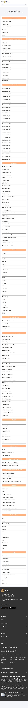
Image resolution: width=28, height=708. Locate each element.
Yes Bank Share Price (6, 172)
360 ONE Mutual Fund (6, 401)
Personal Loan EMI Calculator (8, 505)
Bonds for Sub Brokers (7, 478)
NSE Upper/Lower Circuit (7, 56)
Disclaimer (3, 657)
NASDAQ (4, 283)
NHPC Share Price (6, 188)
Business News (5, 561)
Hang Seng (4, 291)
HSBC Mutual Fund (6, 371)
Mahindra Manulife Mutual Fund (8, 380)
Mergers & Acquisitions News (8, 575)
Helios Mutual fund (6, 361)
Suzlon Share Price (6, 232)
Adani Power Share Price (7, 243)
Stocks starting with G (6, 104)
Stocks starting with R (6, 134)
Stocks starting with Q (6, 132)
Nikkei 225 (4, 305)
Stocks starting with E (6, 99)
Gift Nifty (4, 280)
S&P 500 (4, 294)
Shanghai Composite (6, 310)
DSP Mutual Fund (5, 415)
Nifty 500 (4, 258)
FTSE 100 (4, 302)
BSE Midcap (4, 272)
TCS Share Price (5, 221)
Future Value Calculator (7, 510)
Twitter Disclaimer (22, 657)
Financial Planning (6, 523)
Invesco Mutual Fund (6, 399)
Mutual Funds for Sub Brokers (8, 473)
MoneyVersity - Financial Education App (10, 465)
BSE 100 (4, 266)
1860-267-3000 (4, 596)
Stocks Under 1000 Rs (6, 72)
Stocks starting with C (6, 93)
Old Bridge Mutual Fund (7, 369)
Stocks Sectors (5, 78)
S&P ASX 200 (5, 307)
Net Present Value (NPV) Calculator (9, 508)
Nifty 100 (4, 256)
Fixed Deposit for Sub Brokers (8, 475)
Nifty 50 (3, 253)
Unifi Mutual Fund (5, 404)
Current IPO (4, 428)
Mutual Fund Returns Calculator (8, 499)
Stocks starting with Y (6, 153)
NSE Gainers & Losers (6, 48)
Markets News (5, 555)
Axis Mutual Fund (5, 355)
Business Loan (5, 542)
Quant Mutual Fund (6, 339)
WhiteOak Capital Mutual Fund (8, 342)
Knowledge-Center (6, 455)
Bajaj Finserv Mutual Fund (7, 382)
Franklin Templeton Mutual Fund (8, 366)
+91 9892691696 (4, 600)
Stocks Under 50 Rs (6, 64)
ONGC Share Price (6, 226)
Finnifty (3, 264)
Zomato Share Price (6, 191)
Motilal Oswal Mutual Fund (7, 374)
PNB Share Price (5, 215)
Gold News (4, 583)
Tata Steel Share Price (6, 185)
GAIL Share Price (5, 202)
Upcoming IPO (5, 425)
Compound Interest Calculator (8, 502)
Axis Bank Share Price (6, 207)
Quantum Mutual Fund (6, 363)
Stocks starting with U (6, 142)
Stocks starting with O (6, 126)
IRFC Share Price (5, 169)
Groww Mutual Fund (6, 388)
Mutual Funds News (6, 572)
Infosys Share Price (6, 240)
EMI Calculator (5, 489)
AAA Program (5, 449)
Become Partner (5, 24)
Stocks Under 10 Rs (6, 61)
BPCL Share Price (5, 199)
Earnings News (5, 577)
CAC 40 (3, 299)
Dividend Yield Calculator (7, 494)
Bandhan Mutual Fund (6, 350)
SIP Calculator (5, 491)
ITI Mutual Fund (5, 385)
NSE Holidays (5, 75)
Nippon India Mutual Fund (7, 336)
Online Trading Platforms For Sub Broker (10, 462)
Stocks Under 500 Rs (6, 70)
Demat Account (5, 537)
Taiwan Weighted (5, 296)
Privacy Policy (21, 659)
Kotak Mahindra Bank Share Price (9, 213)
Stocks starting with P (6, 129)
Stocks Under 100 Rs (6, 67)
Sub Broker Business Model (7, 452)
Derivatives (4, 545)
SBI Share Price (5, 180)
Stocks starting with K (6, 115)
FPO (3, 442)
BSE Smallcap (5, 269)
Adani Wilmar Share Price (7, 245)
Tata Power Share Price (7, 177)
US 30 (3, 313)
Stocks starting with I (6, 110)
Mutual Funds (5, 32)
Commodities (5, 521)
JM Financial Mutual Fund (7, 410)
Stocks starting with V (6, 145)
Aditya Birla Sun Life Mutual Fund (9, 344)
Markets (4, 29)
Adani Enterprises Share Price (8, 196)
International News (6, 566)
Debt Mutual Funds (6, 326)
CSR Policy (3, 662)
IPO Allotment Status (6, 436)
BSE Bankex (4, 277)
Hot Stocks (4, 42)
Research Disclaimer (14, 657)
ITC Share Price (5, 194)
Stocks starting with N (6, 123)
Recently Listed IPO (6, 431)
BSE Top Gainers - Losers (7, 50)
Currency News (5, 564)
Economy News (5, 558)
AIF (3, 518)
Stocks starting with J (6, 113)
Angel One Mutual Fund (7, 377)
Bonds (3, 35)
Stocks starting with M (6, 121)
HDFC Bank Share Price (7, 175)
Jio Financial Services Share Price (9, 237)
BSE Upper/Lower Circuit (7, 59)
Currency (4, 529)
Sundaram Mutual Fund (7, 347)
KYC (3, 548)
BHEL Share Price (5, 183)
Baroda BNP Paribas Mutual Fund (9, 352)
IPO (3, 423)
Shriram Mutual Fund (6, 391)
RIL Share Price (5, 229)
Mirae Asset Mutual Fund (7, 393)
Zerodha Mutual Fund (6, 407)
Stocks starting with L (6, 118)
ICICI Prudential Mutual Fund (8, 396)
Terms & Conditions (13, 659)
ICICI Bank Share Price (6, 210)
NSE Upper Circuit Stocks (7, 53)
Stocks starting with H (6, 107)
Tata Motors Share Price (7, 166)
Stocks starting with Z (6, 156)
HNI (3, 532)
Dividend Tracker (5, 323)
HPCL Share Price (5, 204)
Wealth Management (6, 21)
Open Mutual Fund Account (7, 320)
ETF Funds (4, 328)
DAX (3, 286)
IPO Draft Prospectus (6, 439)
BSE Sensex (4, 275)
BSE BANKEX (5, 80)
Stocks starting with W (6, 148)
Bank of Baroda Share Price (8, 218)
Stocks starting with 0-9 (7, 159)
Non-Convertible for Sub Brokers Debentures (11, 481)
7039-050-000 (11, 596)
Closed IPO (4, 434)
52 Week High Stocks (6, 45)
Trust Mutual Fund (6, 358)
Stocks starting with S (6, 137)
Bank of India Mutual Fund (7, 412)
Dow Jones (4, 288)
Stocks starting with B (6, 91)
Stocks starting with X (6, 151)
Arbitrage (4, 526)
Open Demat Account (6, 27)
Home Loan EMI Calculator (7, 497)
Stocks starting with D (6, 96)
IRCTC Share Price (6, 223)
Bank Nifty (4, 261)
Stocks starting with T (6, 140)
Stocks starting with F (6, 102)
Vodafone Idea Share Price (7, 234)
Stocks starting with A (6, 88)
